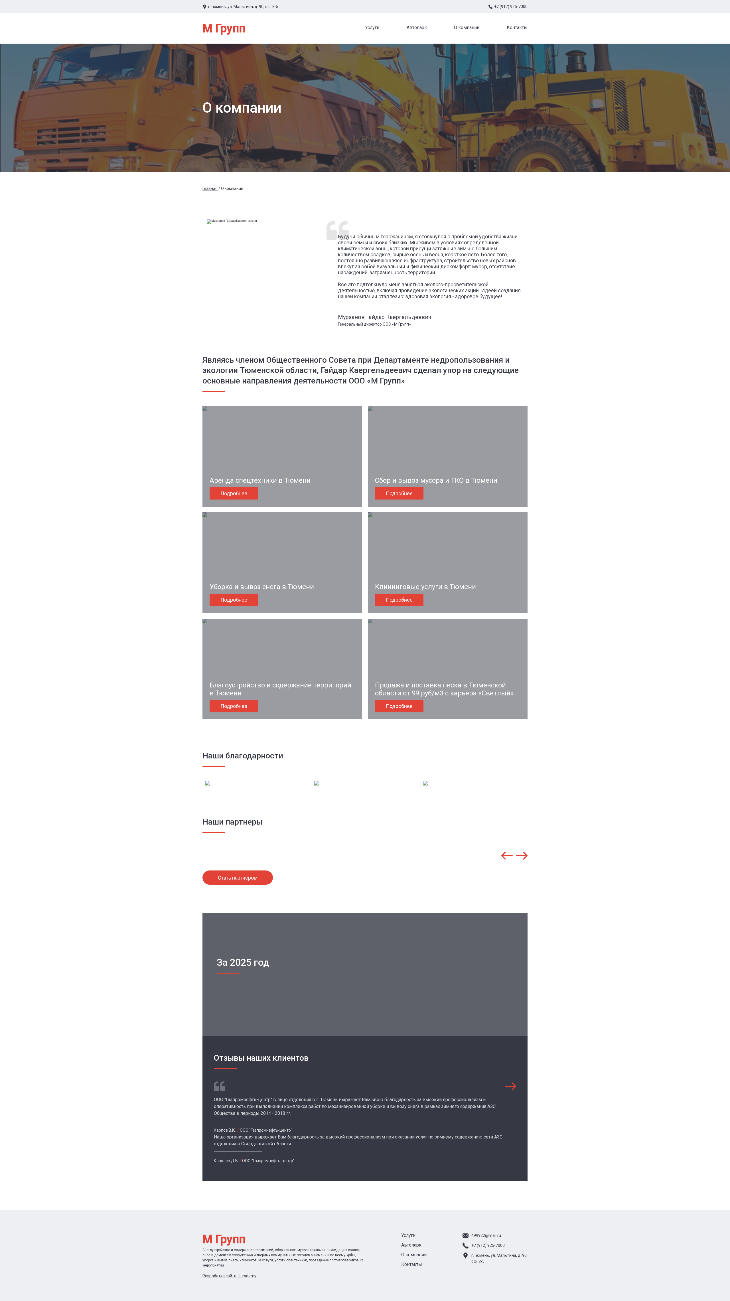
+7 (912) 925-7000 (511, 6)
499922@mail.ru (486, 1235)
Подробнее (233, 493)
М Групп (224, 28)
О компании (466, 27)
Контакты (517, 27)
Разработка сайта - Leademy (229, 1276)
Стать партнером (237, 878)
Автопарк (417, 27)
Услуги (372, 27)
